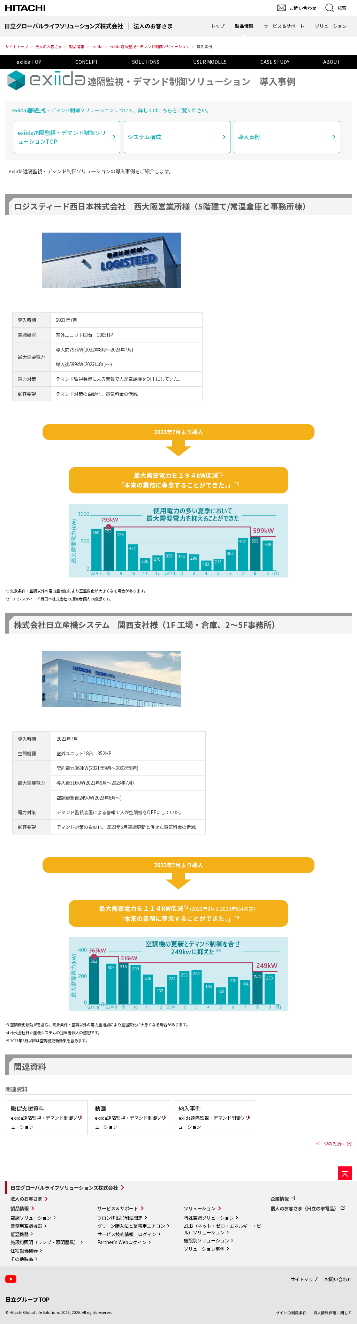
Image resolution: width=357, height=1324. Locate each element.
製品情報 (76, 46)
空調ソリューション (30, 1218)
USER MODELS (210, 61)
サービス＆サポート (117, 1208)
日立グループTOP (27, 1299)
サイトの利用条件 (291, 1312)
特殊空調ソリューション (209, 1218)
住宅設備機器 (24, 1250)
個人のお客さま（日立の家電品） (305, 1208)
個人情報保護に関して (332, 1312)
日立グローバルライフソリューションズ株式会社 (64, 1187)
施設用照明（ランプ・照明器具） (44, 1242)
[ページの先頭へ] (345, 1173)
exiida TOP (29, 61)
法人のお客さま (48, 46)
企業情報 (280, 1198)
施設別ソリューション (206, 1240)
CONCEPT (86, 61)
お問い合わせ (338, 1279)
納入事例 (214, 1117)
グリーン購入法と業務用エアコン (131, 1226)
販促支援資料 (46, 1117)
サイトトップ (16, 46)
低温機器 (19, 1234)
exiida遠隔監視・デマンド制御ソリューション (149, 46)
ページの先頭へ (330, 1144)
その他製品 (21, 1259)
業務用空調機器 (26, 1226)
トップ (218, 26)
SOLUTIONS (145, 61)
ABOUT (331, 61)
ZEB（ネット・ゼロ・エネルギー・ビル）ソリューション (222, 1229)
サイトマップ (304, 1279)
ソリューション (199, 1208)
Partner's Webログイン (121, 1242)
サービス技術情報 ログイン (126, 1234)
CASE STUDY (274, 61)
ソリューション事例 (204, 1249)
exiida (96, 46)
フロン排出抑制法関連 (120, 1218)
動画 (130, 1117)
